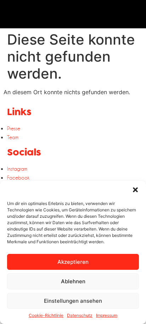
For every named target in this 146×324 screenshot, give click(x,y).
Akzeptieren (73, 261)
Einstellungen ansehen (73, 300)
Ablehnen (73, 281)
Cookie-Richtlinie (46, 315)
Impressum (106, 315)
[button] (135, 189)
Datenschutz (79, 315)
